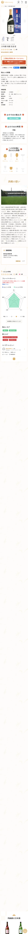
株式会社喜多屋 (4, 52)
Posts (23, 67)
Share (17, 67)
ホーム (2, 6)
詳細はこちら (5, 284)
